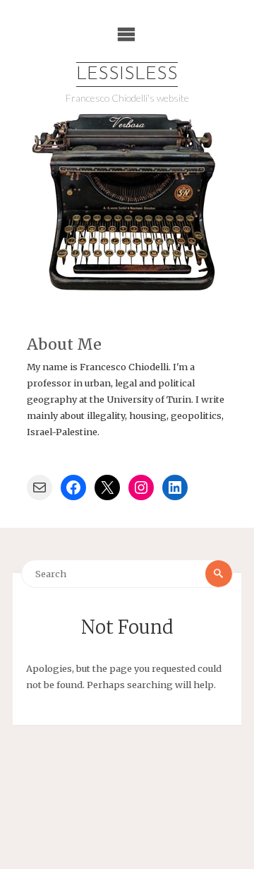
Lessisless (127, 74)
